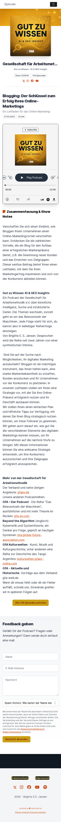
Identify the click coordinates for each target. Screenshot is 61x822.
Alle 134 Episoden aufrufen (30, 602)
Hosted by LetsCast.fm (30, 808)
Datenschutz (20, 778)
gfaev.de (23, 492)
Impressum (42, 778)
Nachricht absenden (16, 739)
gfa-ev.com (21, 516)
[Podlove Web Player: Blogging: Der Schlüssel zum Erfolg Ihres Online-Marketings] (30, 164)
